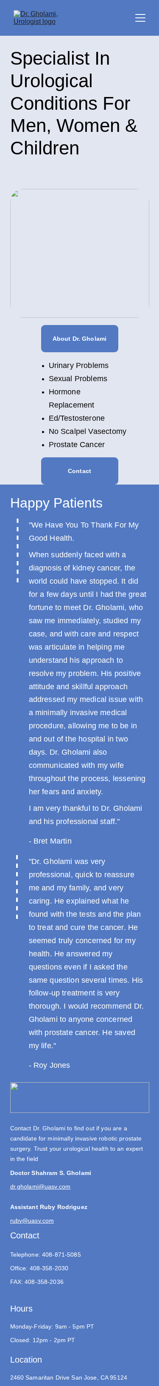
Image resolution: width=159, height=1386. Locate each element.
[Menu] (140, 18)
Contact (79, 471)
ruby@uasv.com (32, 1220)
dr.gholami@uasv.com (40, 1186)
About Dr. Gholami (79, 338)
